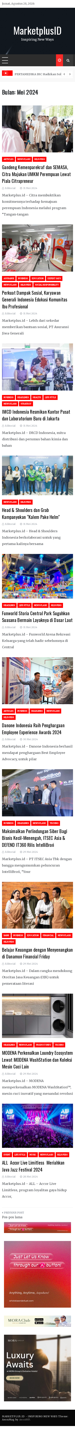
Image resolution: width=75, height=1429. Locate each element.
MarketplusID (37, 30)
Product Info (43, 1045)
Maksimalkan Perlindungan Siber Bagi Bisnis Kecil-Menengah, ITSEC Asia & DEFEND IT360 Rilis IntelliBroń (34, 838)
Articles (8, 159)
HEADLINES (23, 397)
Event (7, 1154)
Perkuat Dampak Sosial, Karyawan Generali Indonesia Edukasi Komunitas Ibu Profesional (34, 299)
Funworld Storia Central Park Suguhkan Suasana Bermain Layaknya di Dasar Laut (37, 617)
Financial (48, 935)
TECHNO (54, 823)
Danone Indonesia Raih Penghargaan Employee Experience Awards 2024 (33, 729)
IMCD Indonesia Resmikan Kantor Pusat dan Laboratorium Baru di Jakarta (36, 415)
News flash (23, 159)
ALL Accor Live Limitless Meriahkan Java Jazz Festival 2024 (33, 1166)
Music (32, 1154)
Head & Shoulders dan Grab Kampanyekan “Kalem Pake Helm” (31, 513)
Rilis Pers (39, 159)
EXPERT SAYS (54, 278)
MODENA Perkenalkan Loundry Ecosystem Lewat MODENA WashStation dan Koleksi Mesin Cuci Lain (37, 1059)
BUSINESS (23, 278)
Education (38, 278)
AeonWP (24, 1419)
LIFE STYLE (50, 397)
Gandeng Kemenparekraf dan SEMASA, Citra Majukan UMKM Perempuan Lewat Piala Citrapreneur (36, 174)
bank (6, 935)
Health (37, 397)
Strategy (26, 404)
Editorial (10, 188)
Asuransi (9, 278)
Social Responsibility (47, 285)
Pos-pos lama (12, 1217)
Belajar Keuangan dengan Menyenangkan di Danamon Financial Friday (37, 953)
